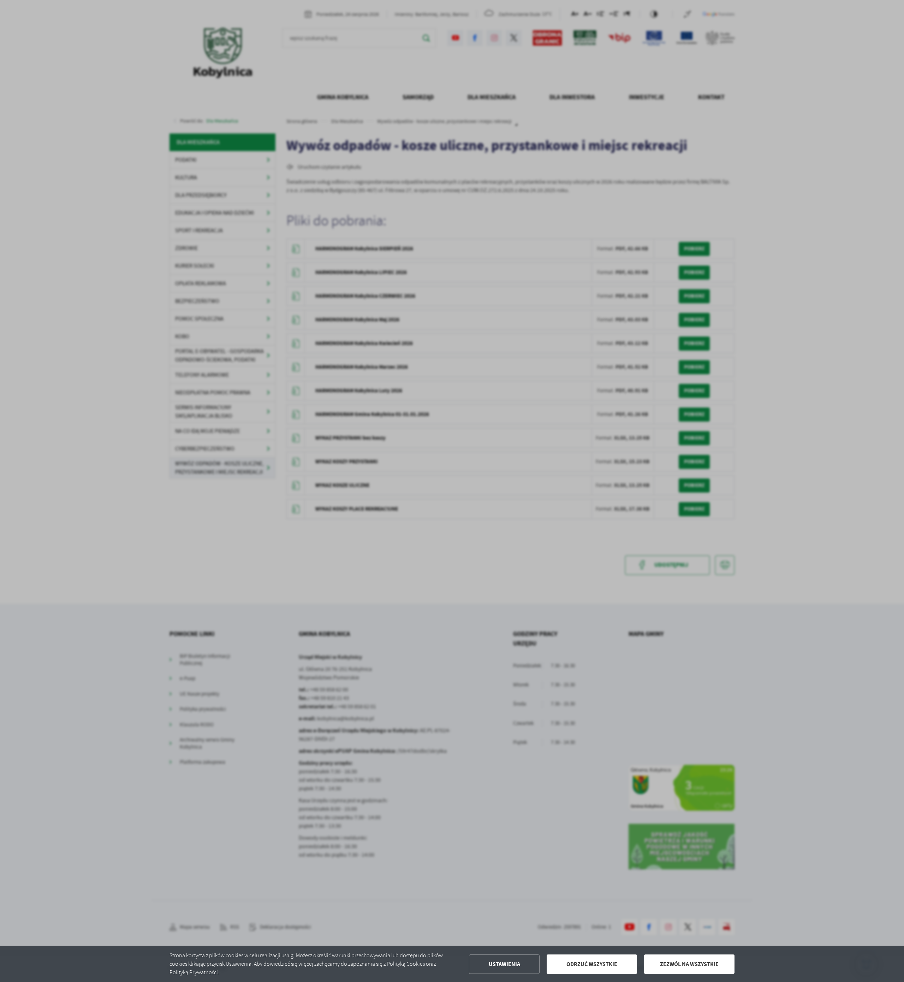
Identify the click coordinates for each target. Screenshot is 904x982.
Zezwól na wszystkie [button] (689, 964)
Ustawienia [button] (504, 964)
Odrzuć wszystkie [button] (591, 964)
